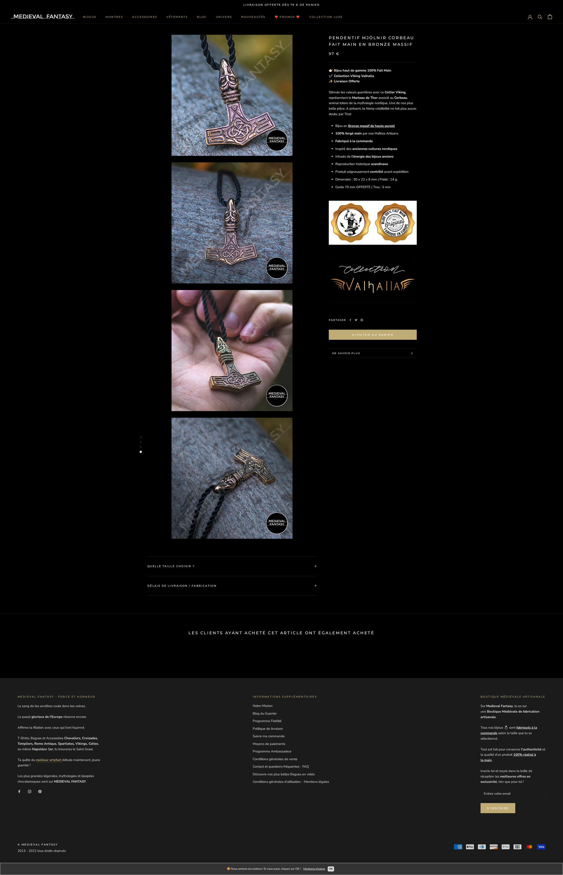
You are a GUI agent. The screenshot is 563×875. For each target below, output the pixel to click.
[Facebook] (350, 320)
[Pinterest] (361, 320)
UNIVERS (224, 16)
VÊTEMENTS (177, 16)
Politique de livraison (268, 728)
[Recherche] (540, 16)
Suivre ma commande (269, 736)
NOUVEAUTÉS (253, 16)
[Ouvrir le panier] (550, 16)
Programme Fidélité (267, 721)
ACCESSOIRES (144, 16)
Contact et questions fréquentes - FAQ (281, 766)
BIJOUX (89, 16)
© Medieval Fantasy (38, 844)
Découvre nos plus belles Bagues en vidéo (284, 774)
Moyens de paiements (269, 744)
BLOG (202, 16)
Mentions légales (314, 869)
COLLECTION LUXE (326, 16)
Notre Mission (263, 706)
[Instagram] (29, 791)
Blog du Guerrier (265, 713)
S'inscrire (498, 808)
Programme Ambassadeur (272, 751)
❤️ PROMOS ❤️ (287, 16)
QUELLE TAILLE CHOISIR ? (171, 566)
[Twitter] (356, 320)
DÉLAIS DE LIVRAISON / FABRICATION (182, 585)
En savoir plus (346, 353)
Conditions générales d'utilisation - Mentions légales (291, 781)
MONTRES (114, 16)
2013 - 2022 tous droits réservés (42, 851)
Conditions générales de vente (275, 759)
